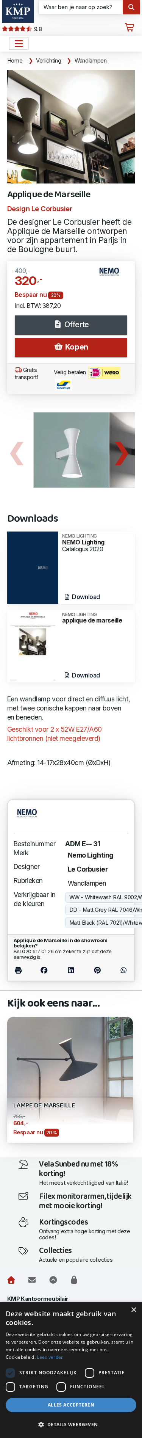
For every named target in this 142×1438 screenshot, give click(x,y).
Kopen (75, 346)
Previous (16, 450)
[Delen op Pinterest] (97, 970)
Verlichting (48, 60)
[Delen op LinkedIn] (71, 970)
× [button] (133, 1310)
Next (121, 450)
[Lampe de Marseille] (70, 1079)
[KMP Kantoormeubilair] (18, 11)
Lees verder (50, 1357)
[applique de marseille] (32, 645)
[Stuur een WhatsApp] (119, 970)
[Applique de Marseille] (71, 126)
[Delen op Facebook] (44, 970)
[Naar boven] (53, 1280)
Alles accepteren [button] (71, 1405)
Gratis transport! (26, 374)
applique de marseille (92, 618)
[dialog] (71, 1370)
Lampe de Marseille (44, 1106)
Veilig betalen (70, 372)
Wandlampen (90, 60)
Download (85, 597)
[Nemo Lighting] (112, 274)
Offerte (75, 324)
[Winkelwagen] (129, 27)
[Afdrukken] (22, 970)
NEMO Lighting (83, 539)
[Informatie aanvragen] (32, 1280)
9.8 (37, 29)
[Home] (11, 1280)
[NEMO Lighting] (32, 567)
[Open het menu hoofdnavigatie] (19, 44)
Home (15, 60)
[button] (71, 1424)
